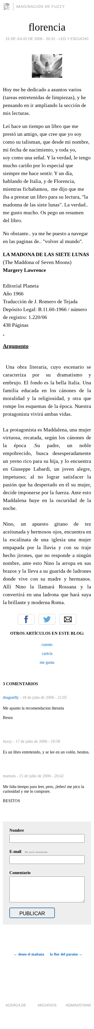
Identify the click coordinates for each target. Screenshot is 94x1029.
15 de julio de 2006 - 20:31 (30, 39)
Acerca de (15, 1005)
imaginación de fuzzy (40, 6)
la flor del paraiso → (66, 954)
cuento (47, 644)
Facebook (26, 619)
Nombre (16, 830)
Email (68, 619)
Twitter (47, 619)
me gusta (47, 662)
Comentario (20, 872)
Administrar (78, 1005)
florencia (47, 27)
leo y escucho (74, 39)
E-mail (28, 851)
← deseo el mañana (29, 954)
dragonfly (11, 697)
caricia (47, 653)
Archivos (47, 1005)
